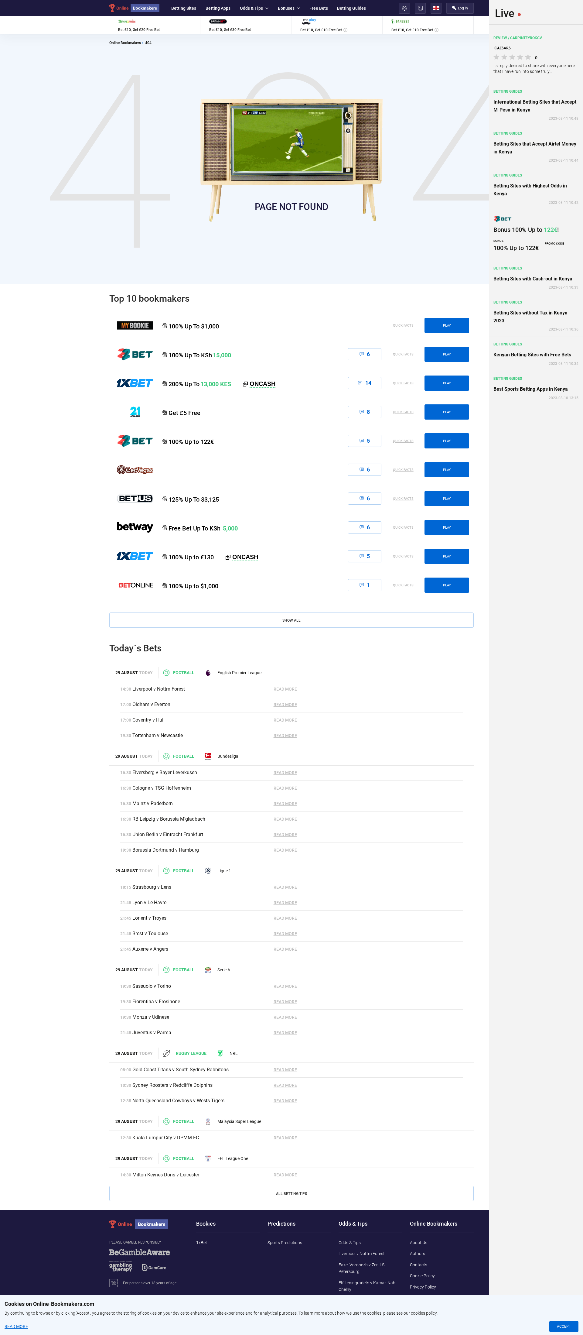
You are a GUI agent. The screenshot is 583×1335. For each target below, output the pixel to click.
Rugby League (191, 1053)
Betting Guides (351, 8)
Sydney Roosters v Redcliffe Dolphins (172, 1085)
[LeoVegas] (131, 469)
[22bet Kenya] (131, 354)
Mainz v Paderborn (152, 803)
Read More (285, 689)
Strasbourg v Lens (151, 887)
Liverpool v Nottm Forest (158, 689)
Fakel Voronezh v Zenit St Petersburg (362, 1268)
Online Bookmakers (125, 43)
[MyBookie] (131, 325)
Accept (564, 1326)
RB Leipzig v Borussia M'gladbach (168, 819)
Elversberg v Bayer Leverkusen (164, 772)
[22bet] (131, 441)
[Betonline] (131, 585)
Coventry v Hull (148, 720)
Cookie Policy (422, 1275)
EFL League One (232, 1158)
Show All (291, 620)
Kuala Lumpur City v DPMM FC (165, 1138)
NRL (234, 1053)
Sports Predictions (285, 1242)
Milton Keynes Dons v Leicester (165, 1175)
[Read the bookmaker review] (154, 25)
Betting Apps (218, 8)
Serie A (223, 969)
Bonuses (286, 8)
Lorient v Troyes (149, 918)
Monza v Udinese (150, 1017)
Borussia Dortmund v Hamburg (165, 850)
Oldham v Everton (151, 704)
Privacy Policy (423, 1287)
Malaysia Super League (239, 1121)
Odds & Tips (251, 8)
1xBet (201, 1242)
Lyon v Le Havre (149, 902)
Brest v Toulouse (150, 933)
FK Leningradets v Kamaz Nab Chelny (367, 1286)
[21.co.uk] (131, 412)
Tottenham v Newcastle (157, 735)
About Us (418, 1242)
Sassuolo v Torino (151, 986)
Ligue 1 (224, 870)
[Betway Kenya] (131, 527)
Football (183, 672)
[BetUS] (131, 498)
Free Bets (318, 8)
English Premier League (239, 672)
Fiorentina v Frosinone (156, 1001)
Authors (417, 1253)
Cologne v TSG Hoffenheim (161, 788)
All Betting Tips (291, 1194)
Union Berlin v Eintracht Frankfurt (167, 834)
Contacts (418, 1264)
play (447, 326)
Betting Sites (183, 8)
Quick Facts (403, 325)
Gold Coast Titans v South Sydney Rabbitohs (180, 1069)
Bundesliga (227, 756)
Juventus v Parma (151, 1032)
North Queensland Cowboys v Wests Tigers (178, 1100)
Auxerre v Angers (150, 949)
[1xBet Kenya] (131, 383)
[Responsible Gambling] (147, 1263)
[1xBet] (131, 556)
